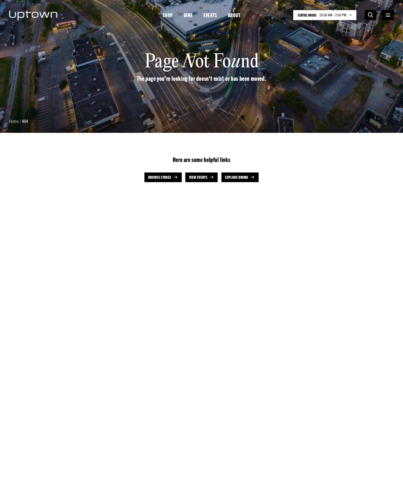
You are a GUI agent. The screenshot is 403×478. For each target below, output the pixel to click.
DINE (188, 15)
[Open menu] (388, 15)
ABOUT (234, 15)
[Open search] (371, 15)
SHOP (168, 15)
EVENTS (210, 15)
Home (14, 121)
